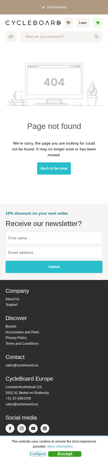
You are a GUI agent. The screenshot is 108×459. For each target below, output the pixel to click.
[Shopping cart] (97, 23)
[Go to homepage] (33, 23)
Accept (64, 453)
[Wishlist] (68, 23)
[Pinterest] (46, 429)
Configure (38, 454)
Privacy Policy (16, 338)
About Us (12, 299)
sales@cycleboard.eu (22, 365)
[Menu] (11, 36)
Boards (11, 326)
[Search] (96, 37)
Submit (54, 267)
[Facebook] (11, 429)
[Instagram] (23, 429)
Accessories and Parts (22, 332)
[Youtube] (34, 429)
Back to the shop (54, 168)
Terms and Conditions (22, 344)
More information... (61, 446)
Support (11, 305)
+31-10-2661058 (18, 398)
